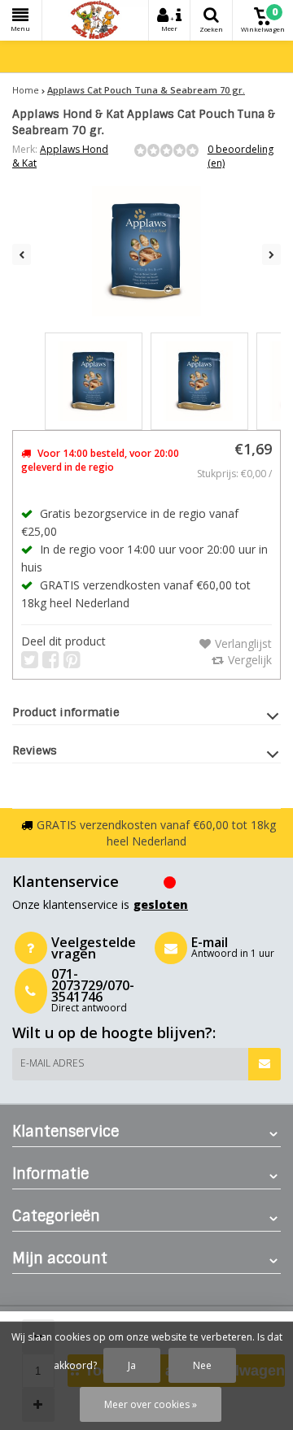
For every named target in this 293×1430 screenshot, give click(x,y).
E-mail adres (52, 1063)
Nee (202, 1365)
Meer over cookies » (150, 1404)
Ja (132, 1365)
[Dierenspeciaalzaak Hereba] (95, 20)
